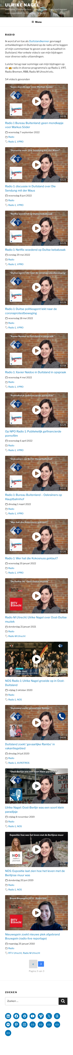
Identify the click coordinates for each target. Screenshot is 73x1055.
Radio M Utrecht (16, 636)
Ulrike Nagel (22, 5)
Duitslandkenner (39, 41)
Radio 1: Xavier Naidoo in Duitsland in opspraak (35, 372)
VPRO (20, 141)
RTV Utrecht (15, 953)
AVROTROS (23, 762)
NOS (19, 699)
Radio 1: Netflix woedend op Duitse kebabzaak (35, 249)
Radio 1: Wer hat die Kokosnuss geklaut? (31, 558)
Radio (11, 137)
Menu (38, 21)
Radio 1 (12, 141)
